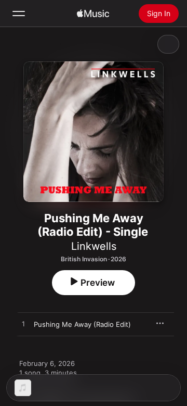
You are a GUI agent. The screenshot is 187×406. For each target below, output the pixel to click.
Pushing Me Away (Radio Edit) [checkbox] (82, 324)
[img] (93, 13)
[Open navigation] (18, 13)
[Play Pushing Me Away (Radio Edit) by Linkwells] (23, 324)
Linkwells (93, 246)
